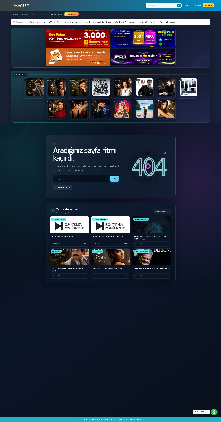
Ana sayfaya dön (63, 187)
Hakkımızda (43, 14)
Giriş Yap (198, 5)
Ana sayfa (15, 14)
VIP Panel (208, 5)
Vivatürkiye (20, 22)
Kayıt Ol (187, 5)
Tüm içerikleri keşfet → (162, 211)
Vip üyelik (24, 14)
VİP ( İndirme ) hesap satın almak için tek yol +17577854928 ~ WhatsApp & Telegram (110, 419)
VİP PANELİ (33, 14)
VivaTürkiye (21, 5)
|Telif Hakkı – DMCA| (56, 14)
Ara (114, 179)
